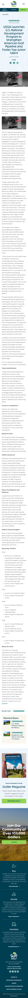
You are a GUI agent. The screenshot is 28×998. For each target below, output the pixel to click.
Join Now (14, 842)
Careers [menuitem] (14, 983)
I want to (23, 9)
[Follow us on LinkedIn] (15, 971)
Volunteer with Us (13, 946)
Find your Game (13, 886)
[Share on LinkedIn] (10, 63)
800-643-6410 (17, 968)
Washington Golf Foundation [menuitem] (14, 986)
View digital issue (13, 801)
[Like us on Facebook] (10, 971)
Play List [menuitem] (14, 9)
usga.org (5, 703)
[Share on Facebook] (14, 63)
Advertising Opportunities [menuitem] (14, 980)
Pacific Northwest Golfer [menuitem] (14, 989)
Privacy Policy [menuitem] (14, 995)
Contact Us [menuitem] (14, 977)
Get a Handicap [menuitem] (4, 9)
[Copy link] (17, 63)
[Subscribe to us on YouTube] (18, 971)
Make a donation (13, 916)
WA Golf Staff (15, 57)
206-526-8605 (16, 966)
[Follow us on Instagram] (13, 971)
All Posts (5, 14)
